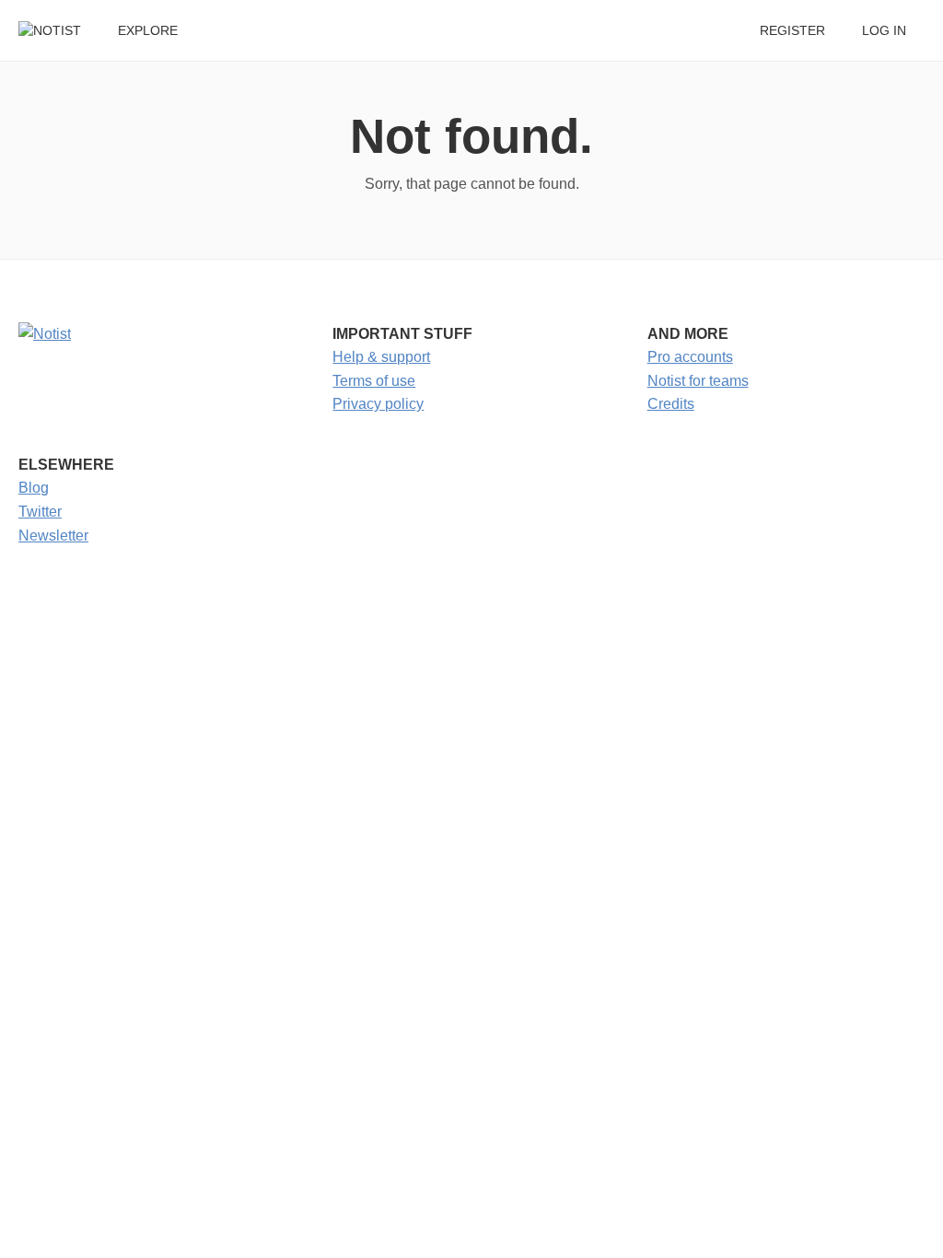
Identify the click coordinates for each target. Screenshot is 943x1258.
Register (792, 31)
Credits (670, 404)
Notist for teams (698, 381)
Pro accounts (690, 357)
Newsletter (53, 535)
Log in (884, 31)
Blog (33, 487)
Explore (148, 31)
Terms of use (373, 381)
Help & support (381, 357)
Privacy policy (378, 404)
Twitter (40, 511)
